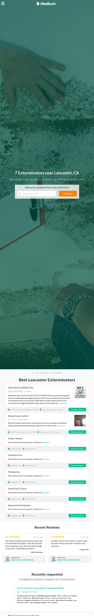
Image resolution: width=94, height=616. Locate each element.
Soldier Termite (15, 439)
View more (63, 403)
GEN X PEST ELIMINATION (20, 388)
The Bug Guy (14, 472)
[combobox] (36, 194)
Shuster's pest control (18, 416)
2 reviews (28, 392)
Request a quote (77, 410)
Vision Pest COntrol (17, 489)
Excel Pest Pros (15, 455)
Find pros (68, 194)
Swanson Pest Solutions (19, 505)
